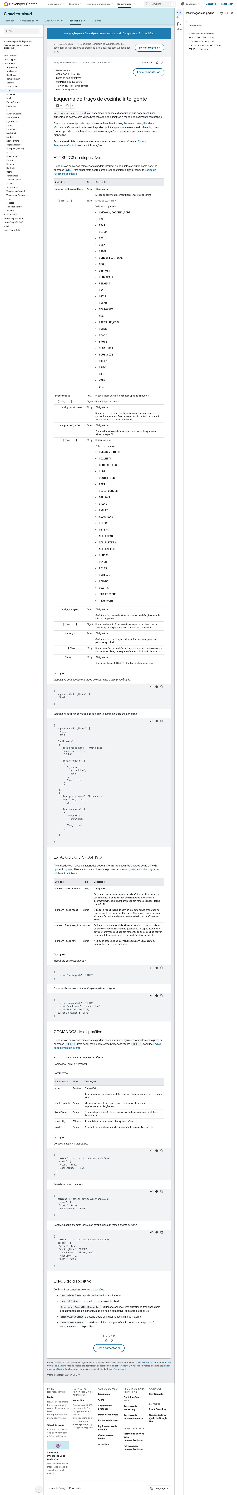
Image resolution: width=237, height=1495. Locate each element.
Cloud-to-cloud (18, 13)
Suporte (96, 20)
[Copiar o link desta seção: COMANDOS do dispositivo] (105, 1032)
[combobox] (160, 4)
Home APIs (78, 1400)
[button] (21, 60)
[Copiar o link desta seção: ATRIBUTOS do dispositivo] (103, 158)
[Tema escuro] (156, 686)
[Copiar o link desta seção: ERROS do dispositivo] (95, 1282)
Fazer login (227, 4)
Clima (101, 1399)
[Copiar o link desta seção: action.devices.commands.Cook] (106, 1057)
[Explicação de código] (151, 686)
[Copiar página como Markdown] (68, 105)
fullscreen (227, 13)
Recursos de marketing (130, 1408)
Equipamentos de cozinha (107, 1428)
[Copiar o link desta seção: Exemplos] (68, 673)
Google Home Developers (66, 62)
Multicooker (115, 123)
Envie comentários (148, 72)
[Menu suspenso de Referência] (85, 21)
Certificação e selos (131, 1399)
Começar (9, 20)
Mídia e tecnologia (108, 1414)
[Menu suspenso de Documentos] (135, 4)
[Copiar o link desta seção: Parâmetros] (71, 1073)
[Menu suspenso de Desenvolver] (63, 21)
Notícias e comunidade (98, 3)
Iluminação (104, 1393)
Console (211, 3)
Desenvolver (55, 3)
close (232, 13)
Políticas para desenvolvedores (133, 1447)
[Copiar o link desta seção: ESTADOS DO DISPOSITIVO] (105, 858)
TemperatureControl (65, 145)
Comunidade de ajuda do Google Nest (158, 1418)
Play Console (156, 1393)
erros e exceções (94, 1289)
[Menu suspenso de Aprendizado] (38, 21)
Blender (147, 123)
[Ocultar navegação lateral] (39, 1489)
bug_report (221, 13)
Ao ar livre (103, 1444)
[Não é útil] (161, 62)
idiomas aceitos (145, 663)
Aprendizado (27, 20)
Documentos (124, 3)
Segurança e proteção (105, 1407)
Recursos (74, 3)
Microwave (60, 127)
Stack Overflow (157, 1409)
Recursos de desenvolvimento (133, 1417)
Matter (50, 1397)
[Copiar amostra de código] (161, 686)
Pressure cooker (132, 123)
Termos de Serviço (56, 1488)
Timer (141, 141)
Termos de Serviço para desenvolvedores (134, 1437)
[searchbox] (22, 31)
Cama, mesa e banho (106, 1437)
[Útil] (157, 62)
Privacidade (75, 1488)
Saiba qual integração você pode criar (56, 1455)
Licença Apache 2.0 (122, 1366)
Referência (75, 20)
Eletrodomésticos (108, 1420)
